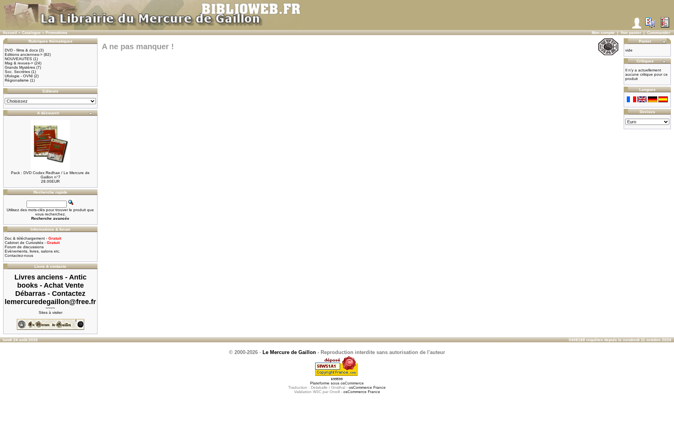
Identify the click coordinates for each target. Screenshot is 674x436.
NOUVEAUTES (18, 59)
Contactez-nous (19, 255)
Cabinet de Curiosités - (32, 242)
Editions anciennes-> (24, 54)
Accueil (10, 32)
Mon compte (603, 32)
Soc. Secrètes (17, 71)
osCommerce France (367, 387)
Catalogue (31, 32)
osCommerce (352, 383)
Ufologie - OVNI (19, 76)
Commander (658, 32)
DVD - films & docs (21, 50)
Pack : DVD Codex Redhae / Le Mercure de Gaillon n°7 (50, 175)
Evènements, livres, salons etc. (32, 251)
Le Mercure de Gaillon (289, 352)
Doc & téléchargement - (33, 238)
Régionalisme (17, 80)
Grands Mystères (20, 67)
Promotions (56, 32)
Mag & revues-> (19, 63)
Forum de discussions (24, 247)
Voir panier (631, 32)
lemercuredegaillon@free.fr (50, 302)
